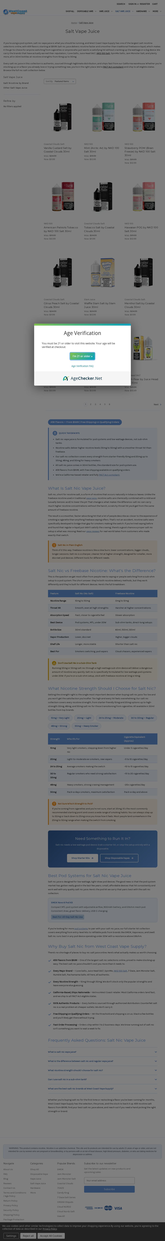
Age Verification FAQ (82, 365)
